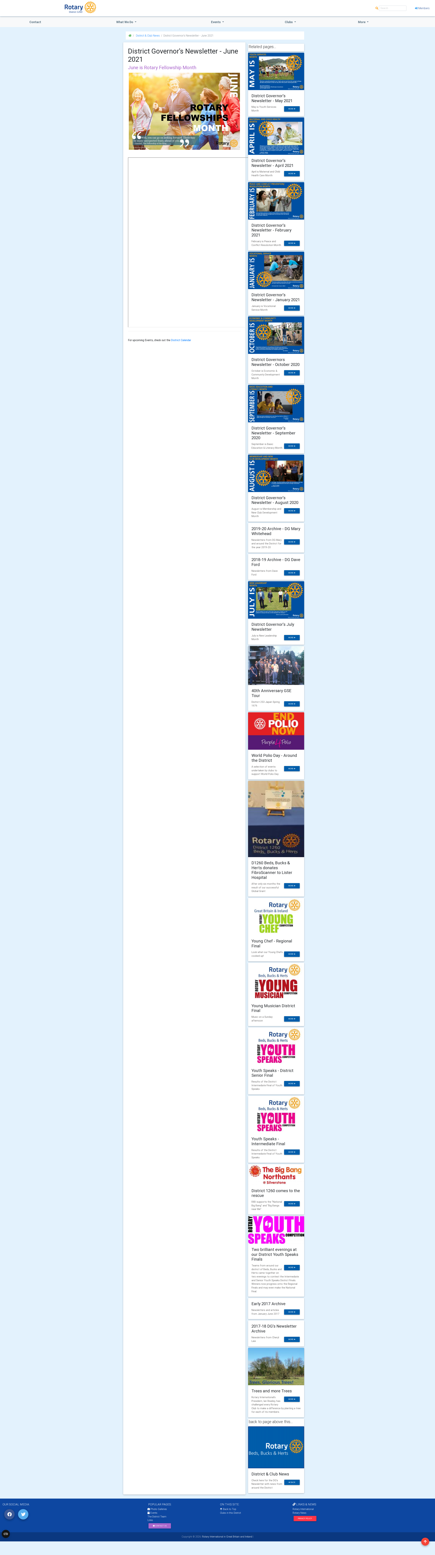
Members (424, 8)
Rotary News (299, 1512)
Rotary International (303, 1509)
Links (150, 1520)
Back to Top (229, 1509)
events (216, 22)
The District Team (156, 1516)
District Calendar (181, 340)
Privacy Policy (305, 1518)
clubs (289, 22)
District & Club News (147, 35)
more (291, 109)
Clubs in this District (230, 1512)
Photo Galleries (158, 1509)
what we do (125, 22)
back (292, 1482)
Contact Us (161, 1526)
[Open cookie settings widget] (6, 1534)
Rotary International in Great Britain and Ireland (226, 1536)
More (362, 22)
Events (153, 1512)
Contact (35, 22)
